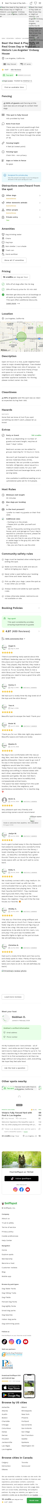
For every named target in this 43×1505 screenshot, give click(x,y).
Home (4, 1250)
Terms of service (9, 1227)
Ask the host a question (14, 1068)
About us (6, 1218)
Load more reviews (12, 997)
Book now (34, 1500)
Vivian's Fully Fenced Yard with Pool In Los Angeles (17, 1114)
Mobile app (6, 1276)
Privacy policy (7, 1232)
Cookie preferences (10, 1236)
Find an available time (14, 87)
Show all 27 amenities (14, 260)
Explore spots (7, 1254)
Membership (7, 1259)
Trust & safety (8, 1223)
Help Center (7, 1240)
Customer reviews (9, 1268)
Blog (3, 1272)
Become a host (8, 1263)
